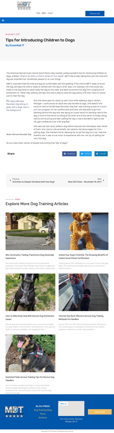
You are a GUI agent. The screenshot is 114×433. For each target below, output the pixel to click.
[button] (3, 20)
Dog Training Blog (43, 410)
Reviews (43, 417)
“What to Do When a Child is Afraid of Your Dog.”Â (42, 76)
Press (43, 414)
